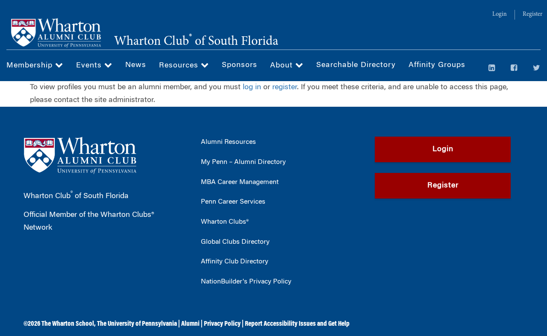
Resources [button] (180, 66)
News (135, 65)
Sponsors (239, 65)
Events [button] (90, 66)
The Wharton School (67, 324)
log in (252, 87)
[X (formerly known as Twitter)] (537, 69)
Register (532, 15)
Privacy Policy (222, 324)
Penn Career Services (233, 202)
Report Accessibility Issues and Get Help (297, 324)
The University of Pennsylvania (137, 324)
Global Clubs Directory (235, 242)
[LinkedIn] (491, 69)
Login (499, 15)
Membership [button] (30, 66)
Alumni (190, 324)
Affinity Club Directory (234, 261)
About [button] (282, 66)
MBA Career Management (240, 182)
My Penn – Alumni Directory (243, 162)
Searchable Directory (356, 65)
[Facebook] (514, 69)
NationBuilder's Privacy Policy (246, 281)
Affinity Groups (437, 65)
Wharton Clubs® (225, 222)
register (284, 87)
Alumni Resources (228, 142)
